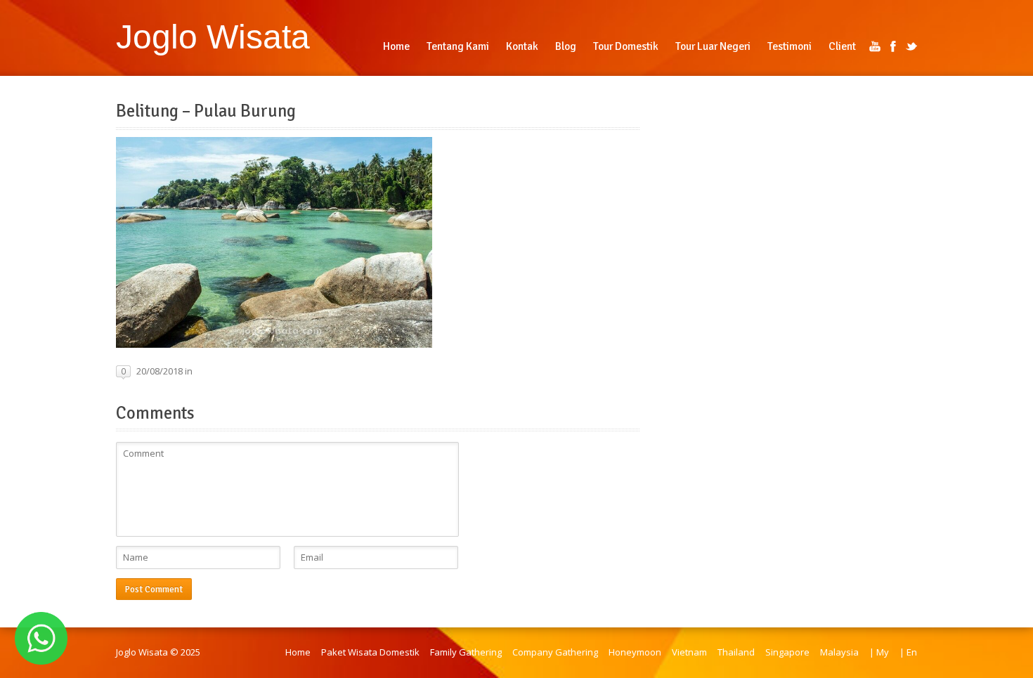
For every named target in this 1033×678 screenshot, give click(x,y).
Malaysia (839, 652)
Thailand (736, 652)
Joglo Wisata (213, 36)
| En (908, 652)
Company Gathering (555, 652)
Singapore (787, 652)
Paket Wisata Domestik (370, 652)
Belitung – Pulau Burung (206, 111)
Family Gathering (466, 652)
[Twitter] (911, 46)
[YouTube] (875, 46)
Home (298, 652)
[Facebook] (893, 46)
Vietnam (689, 652)
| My (879, 652)
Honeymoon (635, 652)
